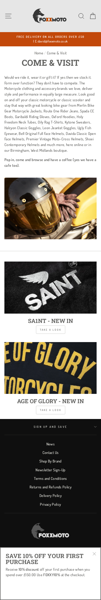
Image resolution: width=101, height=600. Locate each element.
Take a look (50, 329)
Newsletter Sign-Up (50, 469)
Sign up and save (50, 427)
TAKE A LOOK (50, 409)
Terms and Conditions (50, 478)
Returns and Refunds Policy (50, 487)
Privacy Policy (50, 504)
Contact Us (50, 452)
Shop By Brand (50, 461)
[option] (50, 39)
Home (38, 52)
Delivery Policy (50, 495)
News (50, 444)
